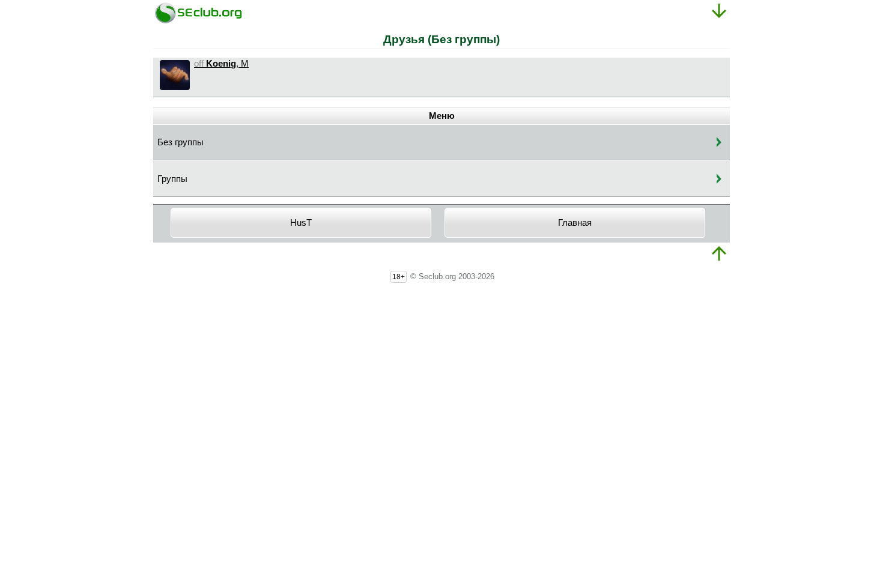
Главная (575, 223)
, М (221, 63)
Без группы (180, 142)
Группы (172, 179)
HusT (301, 223)
